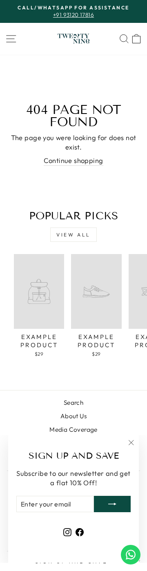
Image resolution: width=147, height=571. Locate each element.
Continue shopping (73, 160)
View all (73, 235)
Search (73, 402)
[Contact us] (130, 554)
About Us (73, 416)
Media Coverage (73, 429)
